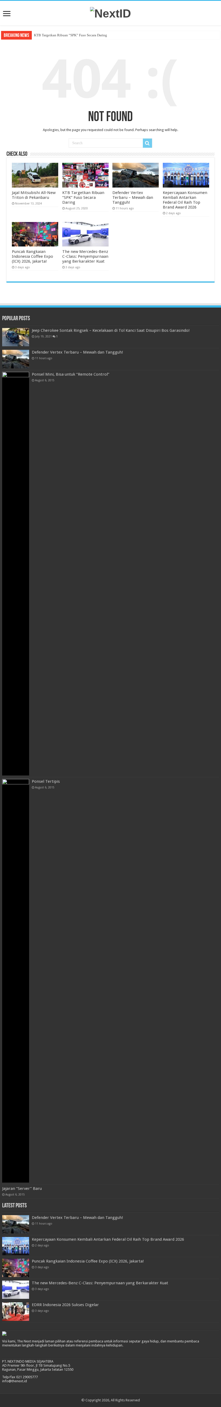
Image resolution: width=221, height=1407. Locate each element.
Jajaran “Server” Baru (22, 1188)
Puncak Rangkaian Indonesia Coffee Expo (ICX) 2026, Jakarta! (32, 256)
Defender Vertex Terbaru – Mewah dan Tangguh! (132, 197)
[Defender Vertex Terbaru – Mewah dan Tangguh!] (15, 359)
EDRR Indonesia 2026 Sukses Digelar (65, 1304)
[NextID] (110, 12)
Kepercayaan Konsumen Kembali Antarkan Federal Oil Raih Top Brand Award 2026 (185, 200)
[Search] (147, 143)
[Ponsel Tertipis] (15, 981)
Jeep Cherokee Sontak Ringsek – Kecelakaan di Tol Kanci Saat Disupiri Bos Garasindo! (111, 330)
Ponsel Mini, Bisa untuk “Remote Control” (70, 374)
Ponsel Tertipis (46, 781)
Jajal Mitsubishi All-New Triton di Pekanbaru (34, 195)
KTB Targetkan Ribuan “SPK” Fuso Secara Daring (70, 35)
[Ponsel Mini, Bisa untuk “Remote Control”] (15, 573)
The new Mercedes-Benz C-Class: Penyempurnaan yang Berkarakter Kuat (85, 256)
